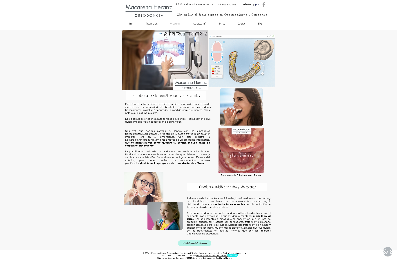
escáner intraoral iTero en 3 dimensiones (167, 135)
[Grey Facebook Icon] (264, 4)
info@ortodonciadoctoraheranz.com (212, 255)
